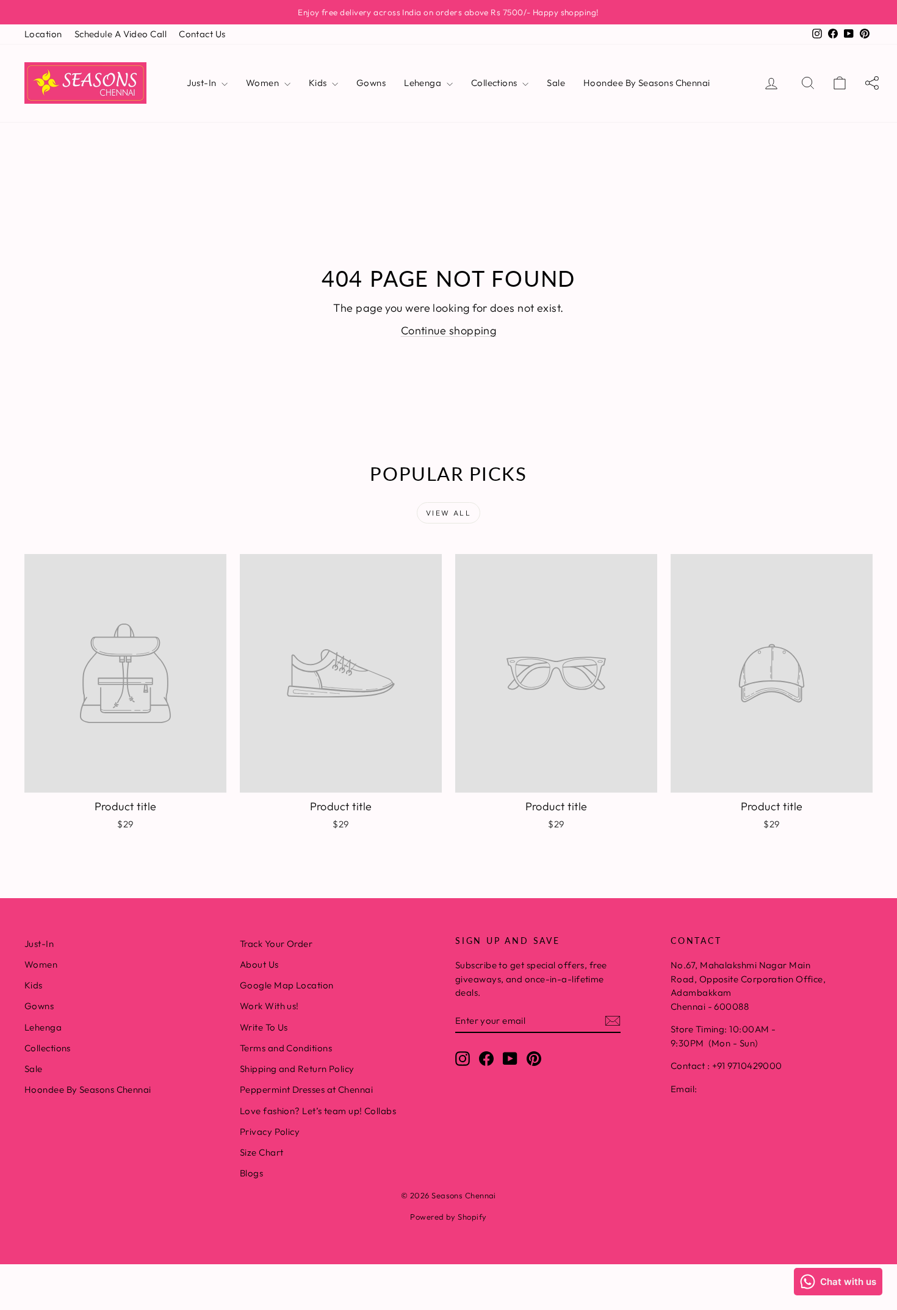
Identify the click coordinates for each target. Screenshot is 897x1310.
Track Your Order (276, 943)
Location (43, 34)
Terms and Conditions (286, 1048)
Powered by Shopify (448, 1217)
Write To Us (264, 1027)
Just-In (202, 82)
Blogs (251, 1173)
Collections (495, 82)
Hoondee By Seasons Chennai (646, 82)
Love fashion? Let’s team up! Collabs (318, 1111)
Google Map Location (287, 985)
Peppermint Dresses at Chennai (306, 1089)
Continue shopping (449, 330)
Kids (319, 82)
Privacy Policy (270, 1131)
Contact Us (202, 34)
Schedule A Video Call (120, 34)
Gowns (371, 82)
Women (263, 82)
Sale (556, 82)
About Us (259, 964)
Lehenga (424, 82)
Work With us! (269, 1006)
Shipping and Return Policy (297, 1068)
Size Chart (262, 1152)
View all (448, 512)
